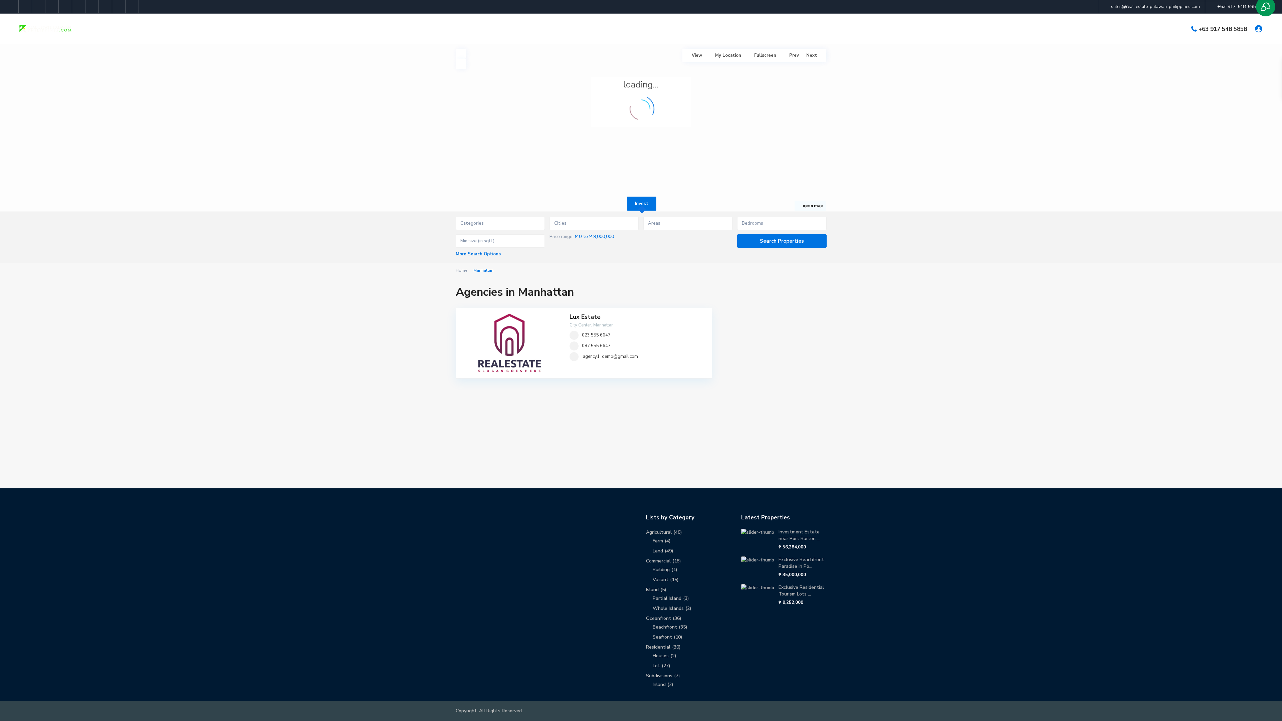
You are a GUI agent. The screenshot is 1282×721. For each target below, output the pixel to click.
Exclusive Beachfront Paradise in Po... (801, 562)
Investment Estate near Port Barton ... (799, 535)
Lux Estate (585, 317)
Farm (658, 541)
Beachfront (665, 627)
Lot (656, 666)
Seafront (662, 637)
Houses (661, 656)
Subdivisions (659, 676)
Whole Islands (668, 608)
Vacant (660, 579)
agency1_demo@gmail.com (610, 356)
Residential (658, 647)
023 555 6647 (596, 335)
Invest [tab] (641, 203)
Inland (659, 684)
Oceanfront (658, 618)
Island (652, 589)
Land (658, 551)
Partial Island (667, 598)
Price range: (562, 236)
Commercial (658, 561)
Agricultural (659, 532)
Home (461, 270)
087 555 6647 (596, 346)
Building (661, 569)
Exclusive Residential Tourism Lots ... (801, 590)
